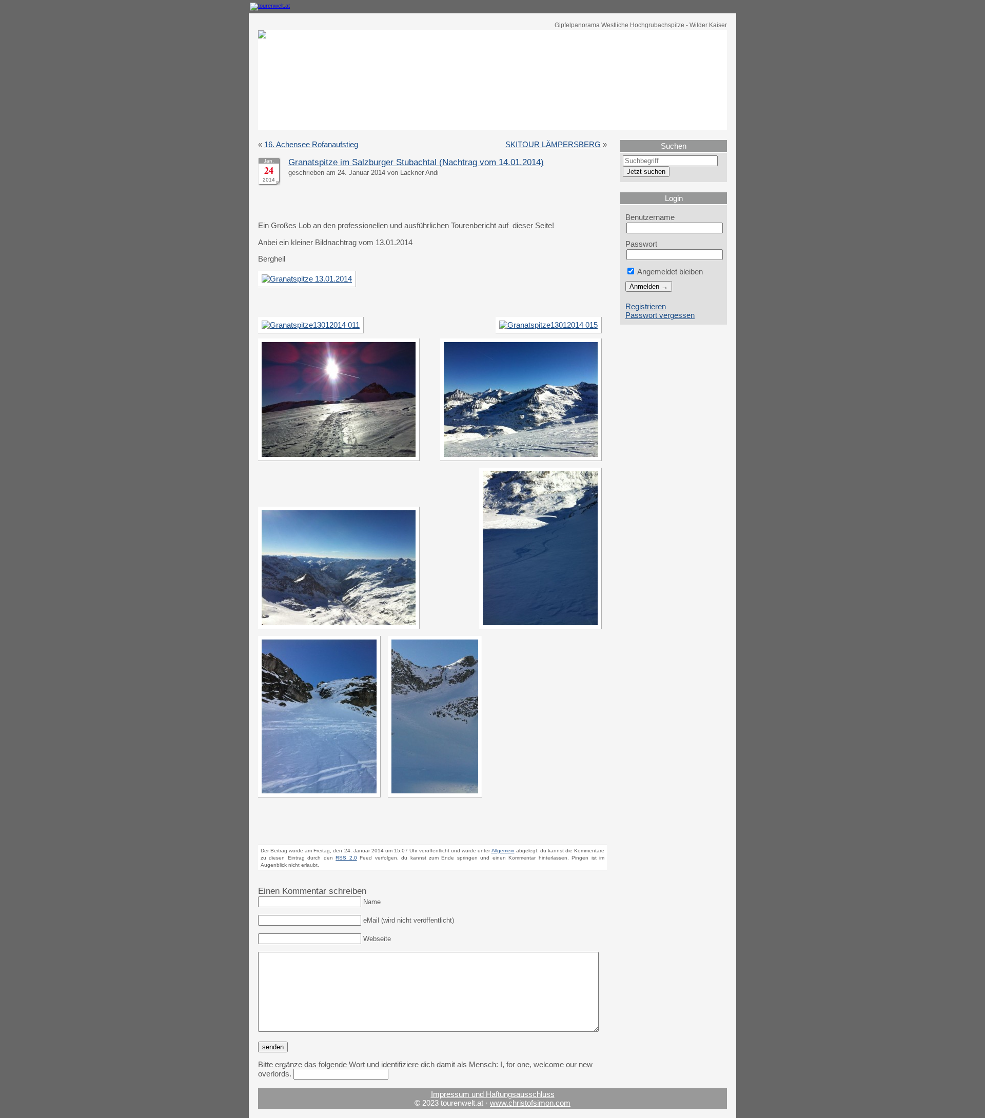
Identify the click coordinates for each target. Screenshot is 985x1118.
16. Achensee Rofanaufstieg (311, 144)
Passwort (641, 243)
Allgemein (503, 850)
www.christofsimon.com (530, 1103)
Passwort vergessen (660, 315)
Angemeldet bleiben (669, 271)
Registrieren (645, 306)
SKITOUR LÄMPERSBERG (553, 144)
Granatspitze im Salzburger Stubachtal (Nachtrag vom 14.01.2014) (416, 162)
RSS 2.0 (346, 858)
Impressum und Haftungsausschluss (493, 1094)
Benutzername (650, 217)
